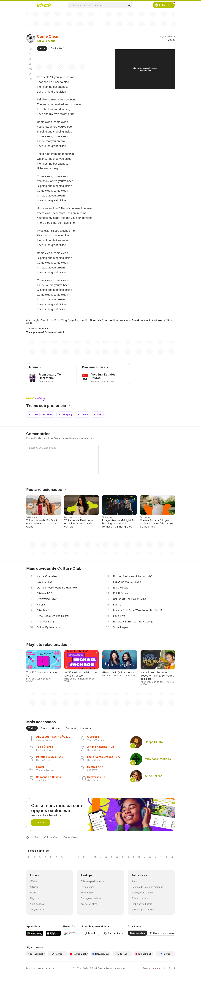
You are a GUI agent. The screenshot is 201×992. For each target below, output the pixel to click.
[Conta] (171, 5)
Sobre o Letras (140, 898)
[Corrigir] (30, 74)
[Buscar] (129, 5)
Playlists (34, 898)
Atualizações (37, 904)
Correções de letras (92, 898)
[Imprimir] (30, 69)
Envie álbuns (87, 887)
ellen (45, 328)
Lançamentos (37, 909)
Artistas (34, 887)
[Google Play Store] (34, 933)
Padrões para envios (143, 909)
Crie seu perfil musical (92, 881)
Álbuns (33, 892)
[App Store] (53, 933)
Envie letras (87, 892)
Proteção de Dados (142, 892)
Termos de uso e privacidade (147, 887)
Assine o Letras (89, 904)
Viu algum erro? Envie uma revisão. (46, 332)
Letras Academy (100, 399)
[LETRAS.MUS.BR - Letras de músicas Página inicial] (44, 5)
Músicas (34, 881)
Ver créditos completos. (118, 320)
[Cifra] (30, 64)
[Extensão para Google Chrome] (71, 933)
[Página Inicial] (27, 837)
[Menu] (30, 5)
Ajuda (135, 881)
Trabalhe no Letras (142, 904)
